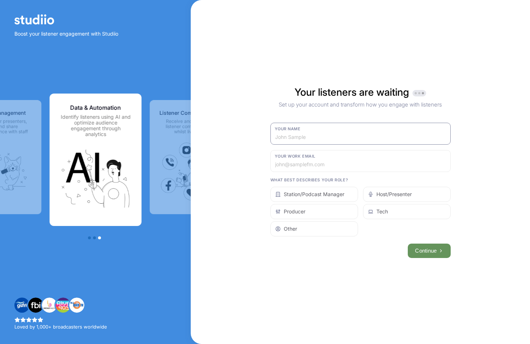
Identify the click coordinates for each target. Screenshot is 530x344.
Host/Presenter (394, 194)
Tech (382, 211)
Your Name (288, 128)
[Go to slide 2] (94, 237)
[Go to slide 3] (99, 237)
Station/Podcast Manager (314, 194)
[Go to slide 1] (89, 237)
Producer (294, 211)
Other (290, 229)
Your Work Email (295, 156)
